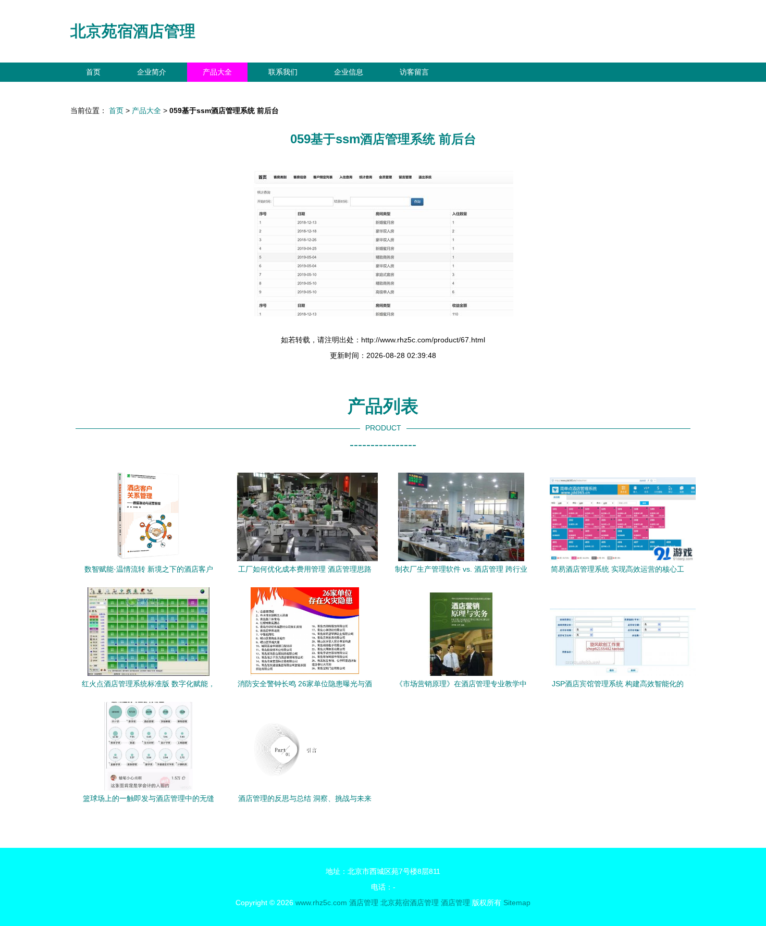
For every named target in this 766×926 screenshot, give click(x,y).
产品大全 (217, 72)
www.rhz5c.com (321, 902)
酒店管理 (363, 902)
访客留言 (414, 72)
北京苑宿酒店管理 (132, 31)
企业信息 (348, 72)
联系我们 (283, 72)
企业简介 (151, 72)
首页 (93, 72)
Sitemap (516, 902)
